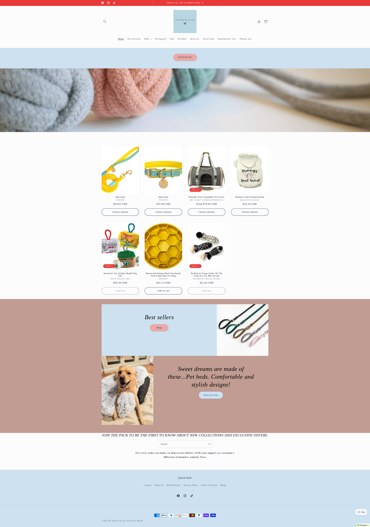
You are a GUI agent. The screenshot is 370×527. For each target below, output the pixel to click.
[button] (105, 21)
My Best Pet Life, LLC (117, 521)
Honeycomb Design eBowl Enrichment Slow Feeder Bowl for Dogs (163, 274)
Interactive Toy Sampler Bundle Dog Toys (120, 274)
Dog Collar (163, 197)
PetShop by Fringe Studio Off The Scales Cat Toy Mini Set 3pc (206, 274)
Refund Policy (174, 485)
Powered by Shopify (135, 521)
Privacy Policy (191, 485)
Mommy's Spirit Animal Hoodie (249, 197)
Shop (159, 327)
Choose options (120, 212)
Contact (147, 485)
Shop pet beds (211, 395)
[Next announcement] (217, 3)
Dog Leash (120, 197)
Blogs (223, 485)
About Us (159, 485)
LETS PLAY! (185, 57)
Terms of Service (209, 485)
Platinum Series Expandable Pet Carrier (207, 197)
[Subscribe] (209, 444)
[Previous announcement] (152, 3)
